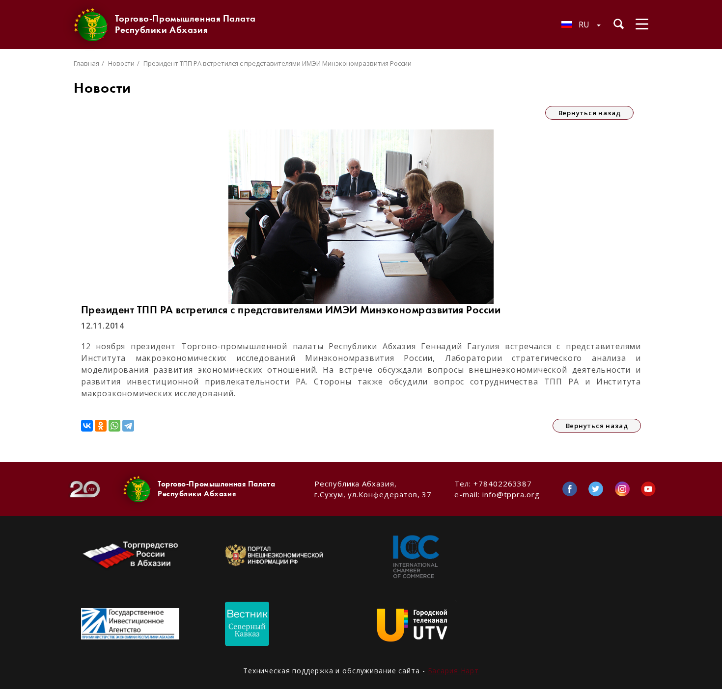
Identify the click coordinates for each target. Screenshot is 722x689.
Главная (86, 63)
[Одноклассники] (101, 426)
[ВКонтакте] (87, 426)
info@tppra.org (511, 494)
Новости (121, 63)
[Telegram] (128, 426)
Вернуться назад (589, 112)
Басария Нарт (453, 670)
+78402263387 (502, 483)
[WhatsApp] (114, 426)
